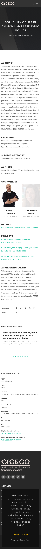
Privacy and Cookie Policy (20, 540)
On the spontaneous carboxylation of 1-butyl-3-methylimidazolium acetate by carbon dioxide (19, 335)
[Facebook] (8, 477)
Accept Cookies (20, 534)
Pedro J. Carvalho (10, 212)
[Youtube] (23, 477)
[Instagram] (18, 477)
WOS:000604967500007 (11, 440)
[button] (13, 356)
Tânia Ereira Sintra (31, 212)
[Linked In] (3, 477)
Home (10, 35)
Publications (28, 35)
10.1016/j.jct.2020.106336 (11, 433)
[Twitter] (13, 477)
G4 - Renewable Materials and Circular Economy (19, 227)
